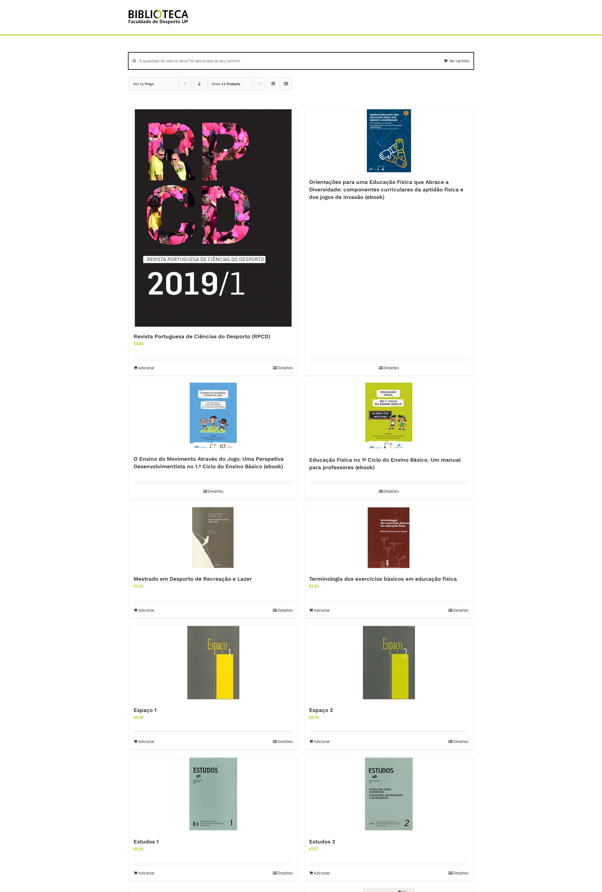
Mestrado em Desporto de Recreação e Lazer (193, 579)
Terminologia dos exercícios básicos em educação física (383, 579)
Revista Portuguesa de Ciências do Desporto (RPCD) (202, 336)
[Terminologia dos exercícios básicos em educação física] (388, 537)
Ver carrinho (459, 61)
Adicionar (146, 368)
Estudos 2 (322, 841)
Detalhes (285, 368)
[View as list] (286, 84)
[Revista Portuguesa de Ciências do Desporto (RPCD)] (213, 218)
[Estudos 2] (388, 794)
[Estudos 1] (213, 794)
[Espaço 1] (213, 662)
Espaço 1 (145, 710)
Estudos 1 (146, 841)
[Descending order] (199, 83)
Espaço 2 (321, 710)
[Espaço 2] (388, 662)
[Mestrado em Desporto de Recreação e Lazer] (213, 537)
